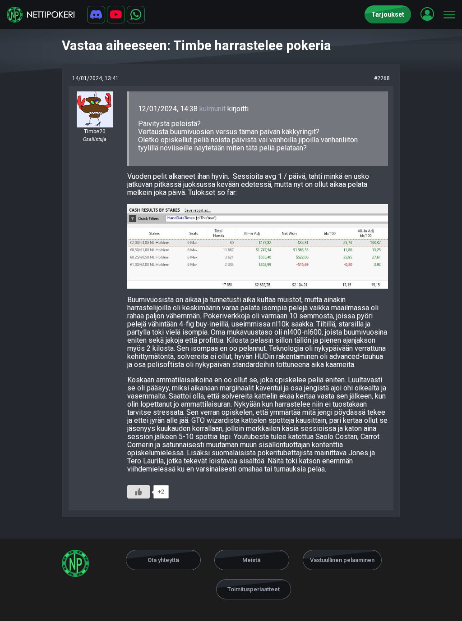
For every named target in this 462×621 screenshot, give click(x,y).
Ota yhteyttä (163, 560)
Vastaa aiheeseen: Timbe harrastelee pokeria (196, 45)
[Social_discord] (96, 14)
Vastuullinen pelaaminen (342, 560)
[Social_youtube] (116, 14)
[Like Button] (138, 492)
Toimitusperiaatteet (253, 589)
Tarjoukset (387, 14)
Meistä (251, 560)
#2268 (382, 78)
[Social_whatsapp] (136, 14)
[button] (427, 14)
